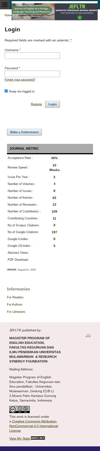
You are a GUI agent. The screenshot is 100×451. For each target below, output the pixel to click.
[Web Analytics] (38, 438)
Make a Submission (24, 132)
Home (9, 15)
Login (52, 104)
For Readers (15, 297)
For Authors (15, 304)
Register (36, 104)
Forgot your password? (20, 79)
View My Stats (20, 438)
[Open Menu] (4, 4)
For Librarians (16, 311)
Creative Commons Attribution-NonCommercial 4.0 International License (33, 425)
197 (54, 232)
